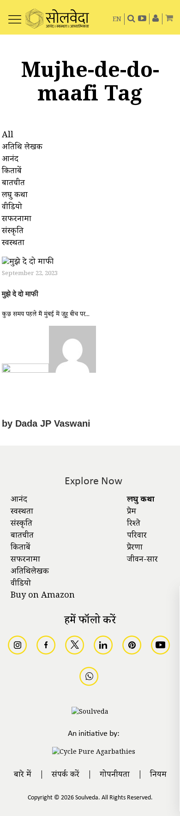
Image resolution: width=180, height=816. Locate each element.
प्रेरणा (135, 548)
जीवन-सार (142, 560)
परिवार (137, 536)
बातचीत (22, 536)
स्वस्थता (22, 512)
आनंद (19, 500)
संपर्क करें (65, 775)
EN (117, 20)
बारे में (22, 775)
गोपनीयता (115, 775)
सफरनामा (25, 560)
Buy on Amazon (43, 596)
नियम (158, 775)
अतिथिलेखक (30, 572)
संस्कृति (21, 524)
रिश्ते (133, 524)
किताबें (20, 548)
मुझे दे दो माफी (20, 294)
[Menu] (14, 14)
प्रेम (131, 512)
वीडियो (21, 584)
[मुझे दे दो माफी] (28, 264)
